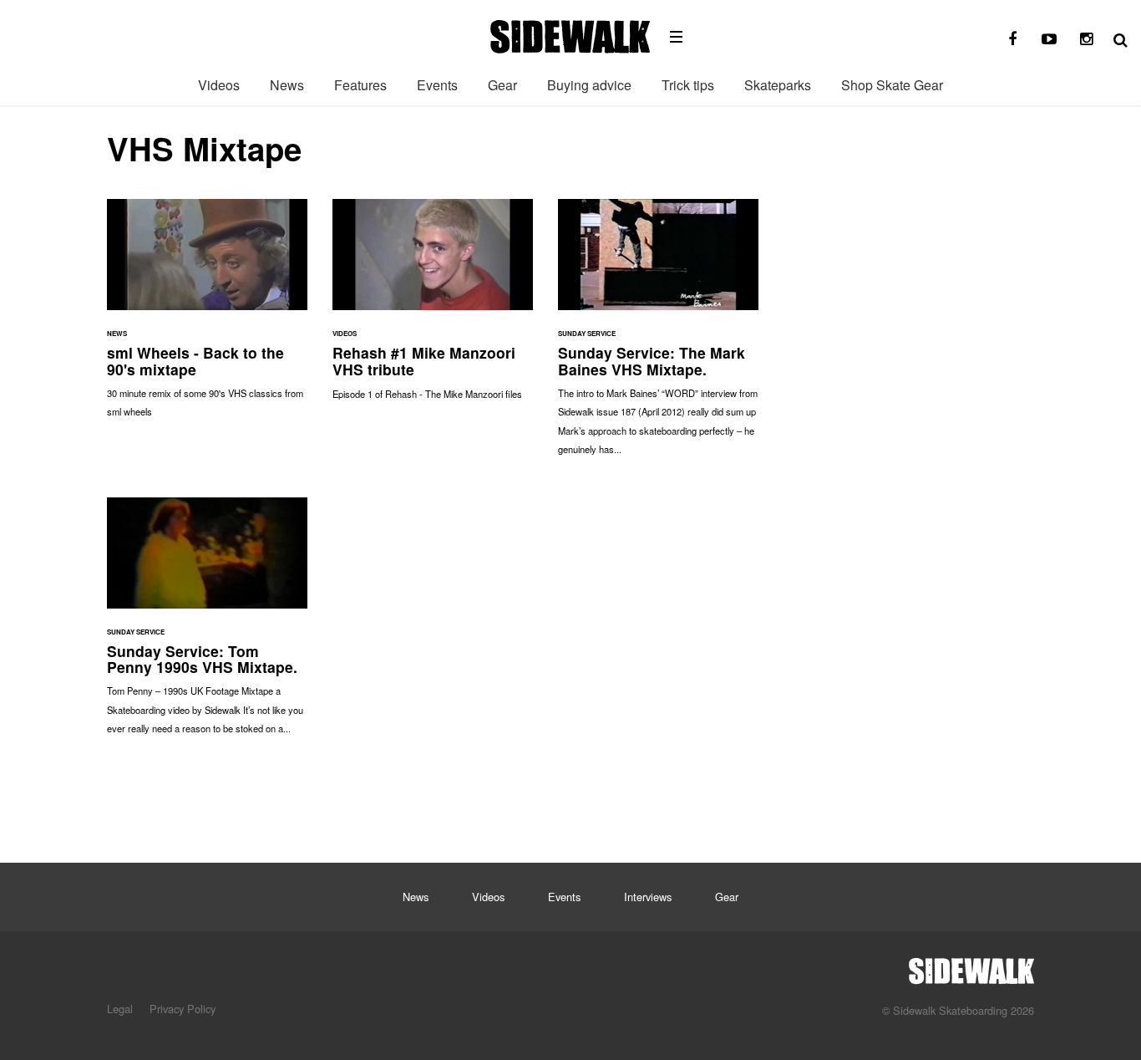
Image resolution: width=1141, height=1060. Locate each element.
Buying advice (589, 84)
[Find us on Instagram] (1086, 39)
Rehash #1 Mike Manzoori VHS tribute (432, 307)
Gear (502, 84)
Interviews (648, 897)
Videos (219, 84)
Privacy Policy (183, 1009)
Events (437, 84)
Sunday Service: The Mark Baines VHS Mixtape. (658, 335)
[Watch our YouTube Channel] (1049, 39)
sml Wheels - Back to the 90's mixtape (207, 317)
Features (360, 84)
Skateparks (777, 84)
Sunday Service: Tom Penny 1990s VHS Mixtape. (207, 624)
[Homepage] (971, 966)
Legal (120, 1009)
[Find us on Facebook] (1012, 39)
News (287, 84)
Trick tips (688, 84)
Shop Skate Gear (892, 84)
